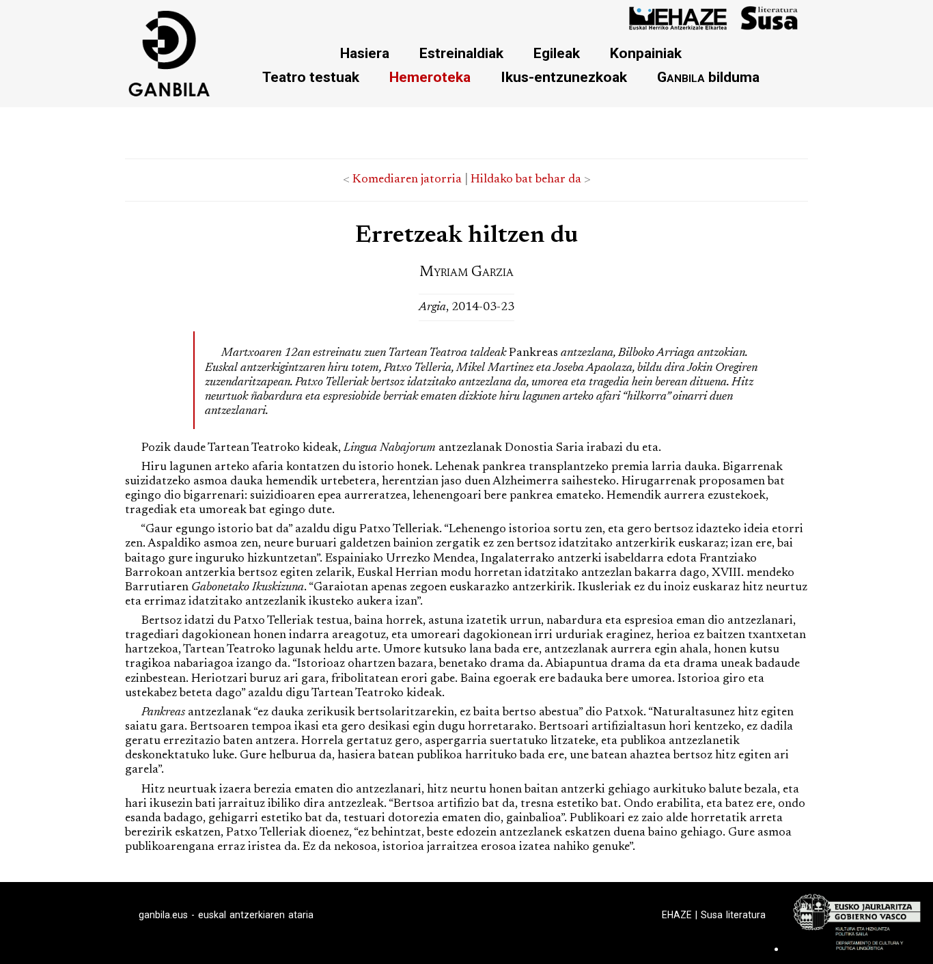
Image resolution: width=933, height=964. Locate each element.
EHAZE (677, 914)
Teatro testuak (310, 76)
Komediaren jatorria (407, 180)
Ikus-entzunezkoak (564, 76)
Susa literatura (733, 914)
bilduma (708, 76)
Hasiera (364, 52)
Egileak (556, 52)
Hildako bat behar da (526, 180)
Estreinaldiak (461, 52)
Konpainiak (646, 52)
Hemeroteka (430, 76)
